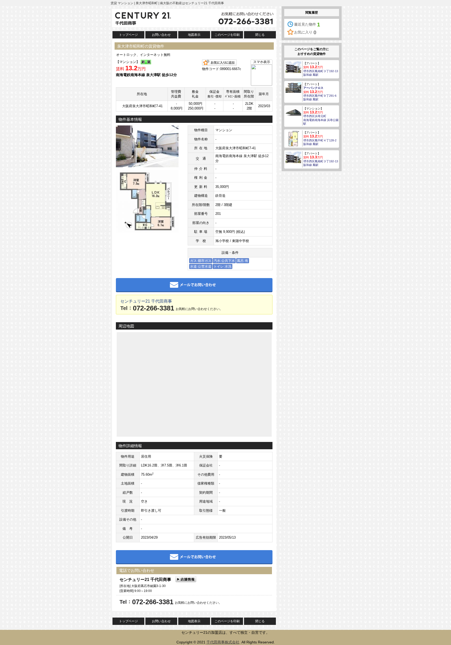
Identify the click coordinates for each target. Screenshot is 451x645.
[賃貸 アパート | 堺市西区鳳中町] (293, 138)
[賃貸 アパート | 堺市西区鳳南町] (293, 66)
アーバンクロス (313, 87)
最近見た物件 (307, 24)
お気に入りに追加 (219, 62)
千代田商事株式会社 (222, 642)
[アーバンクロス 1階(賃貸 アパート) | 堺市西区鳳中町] (293, 87)
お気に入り (305, 32)
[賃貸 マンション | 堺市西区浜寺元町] (293, 110)
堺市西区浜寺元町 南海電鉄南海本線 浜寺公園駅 (321, 119)
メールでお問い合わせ (194, 285)
